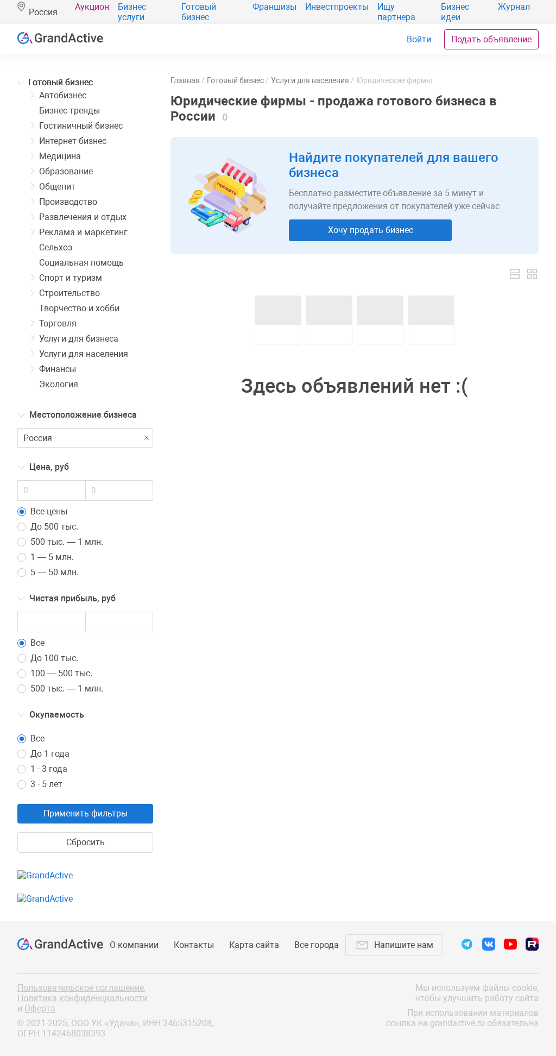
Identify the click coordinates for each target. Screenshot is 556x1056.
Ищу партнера (396, 12)
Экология (58, 384)
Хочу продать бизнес (370, 230)
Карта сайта (254, 945)
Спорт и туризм (70, 278)
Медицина (60, 156)
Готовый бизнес (198, 12)
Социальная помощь (81, 262)
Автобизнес (62, 95)
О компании (134, 945)
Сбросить (85, 842)
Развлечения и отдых (83, 217)
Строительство (69, 293)
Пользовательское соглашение (80, 988)
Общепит (57, 186)
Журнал (514, 7)
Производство (68, 202)
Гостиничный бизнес (81, 126)
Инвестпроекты (337, 7)
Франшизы (274, 7)
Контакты (194, 945)
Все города (316, 945)
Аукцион (92, 7)
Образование (66, 171)
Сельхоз (55, 247)
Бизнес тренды (69, 110)
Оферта (39, 1008)
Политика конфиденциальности (82, 998)
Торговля (58, 323)
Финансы (57, 369)
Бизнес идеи (455, 12)
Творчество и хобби (79, 308)
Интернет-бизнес (72, 141)
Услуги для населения (83, 354)
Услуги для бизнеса (78, 339)
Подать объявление (491, 39)
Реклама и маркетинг (83, 232)
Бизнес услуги (132, 12)
